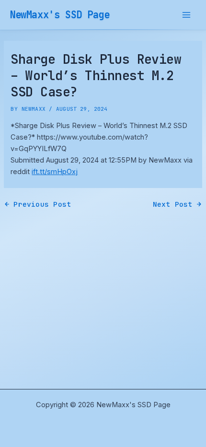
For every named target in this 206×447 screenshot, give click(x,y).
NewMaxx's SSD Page (60, 14)
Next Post (177, 204)
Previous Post (38, 204)
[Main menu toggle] (186, 15)
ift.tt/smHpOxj (55, 171)
